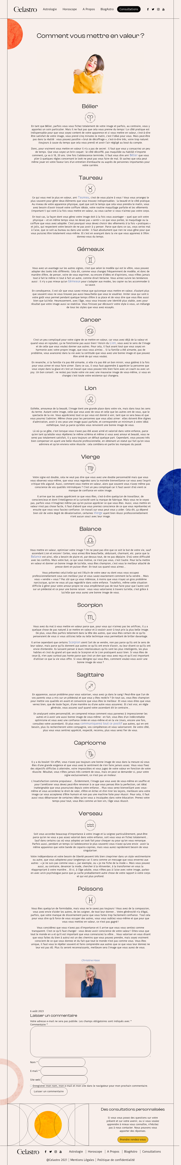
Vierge (98, 513)
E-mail (35, 1071)
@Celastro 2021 (56, 1160)
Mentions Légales (82, 1160)
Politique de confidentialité (116, 1160)
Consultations (129, 9)
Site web (35, 1079)
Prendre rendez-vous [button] (133, 1139)
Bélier (134, 155)
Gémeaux (74, 281)
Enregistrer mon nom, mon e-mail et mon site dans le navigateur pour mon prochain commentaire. (90, 1085)
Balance (36, 556)
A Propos (89, 9)
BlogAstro (107, 9)
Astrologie (50, 9)
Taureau (83, 197)
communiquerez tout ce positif (101, 723)
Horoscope (70, 9)
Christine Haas (90, 960)
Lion (113, 343)
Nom (34, 1062)
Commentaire (39, 1024)
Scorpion (74, 642)
